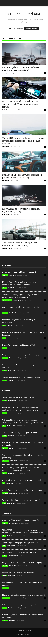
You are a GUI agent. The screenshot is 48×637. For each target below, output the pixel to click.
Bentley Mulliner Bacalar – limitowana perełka (20, 520)
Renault (5, 448)
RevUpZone (5, 180)
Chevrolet (5, 460)
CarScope (5, 73)
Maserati (5, 313)
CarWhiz (11, 275)
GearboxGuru (10, 338)
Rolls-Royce (6, 598)
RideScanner (12, 608)
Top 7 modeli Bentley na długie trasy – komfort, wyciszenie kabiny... (20, 244)
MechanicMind (12, 348)
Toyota (5, 97)
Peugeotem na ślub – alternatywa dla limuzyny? (21, 355)
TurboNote (16, 300)
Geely (4, 575)
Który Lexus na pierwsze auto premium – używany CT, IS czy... (21, 210)
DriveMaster (11, 503)
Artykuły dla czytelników (24, 630)
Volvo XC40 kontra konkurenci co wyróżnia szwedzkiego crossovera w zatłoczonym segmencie (23, 141)
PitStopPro (12, 448)
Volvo (4, 134)
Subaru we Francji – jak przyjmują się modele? (20, 605)
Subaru (5, 608)
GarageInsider (12, 400)
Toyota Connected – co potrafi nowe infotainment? (22, 377)
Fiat (4, 338)
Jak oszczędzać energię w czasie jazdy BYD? (20, 543)
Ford (4, 325)
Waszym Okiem (7, 300)
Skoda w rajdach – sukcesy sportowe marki (19, 397)
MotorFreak (6, 146)
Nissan (5, 348)
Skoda (4, 400)
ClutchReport (13, 493)
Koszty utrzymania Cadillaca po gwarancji (19, 272)
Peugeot (5, 358)
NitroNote (11, 435)
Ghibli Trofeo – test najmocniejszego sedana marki (22, 490)
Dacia (4, 171)
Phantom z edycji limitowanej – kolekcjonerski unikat (23, 595)
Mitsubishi (5, 588)
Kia (4, 483)
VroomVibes (6, 214)
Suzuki (4, 370)
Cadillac (5, 275)
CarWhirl (9, 325)
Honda (4, 287)
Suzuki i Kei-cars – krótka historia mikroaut (19, 553)
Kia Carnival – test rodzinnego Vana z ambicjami (21, 480)
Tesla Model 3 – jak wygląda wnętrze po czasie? (21, 500)
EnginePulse (5, 110)
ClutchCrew (13, 588)
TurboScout (12, 358)
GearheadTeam (7, 248)
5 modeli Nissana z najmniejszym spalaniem (19, 432)
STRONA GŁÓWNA (31, 29)
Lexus (4, 63)
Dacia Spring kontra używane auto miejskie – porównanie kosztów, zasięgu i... (23, 176)
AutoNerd (11, 380)
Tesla (4, 503)
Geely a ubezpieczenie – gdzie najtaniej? (18, 572)
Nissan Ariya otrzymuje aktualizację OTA (18, 345)
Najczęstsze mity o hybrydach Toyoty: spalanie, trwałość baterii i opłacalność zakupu (20, 104)
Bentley (5, 239)
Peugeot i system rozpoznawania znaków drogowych (23, 562)
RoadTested (11, 287)
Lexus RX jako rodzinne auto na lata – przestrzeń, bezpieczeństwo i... (20, 68)
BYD (4, 545)
